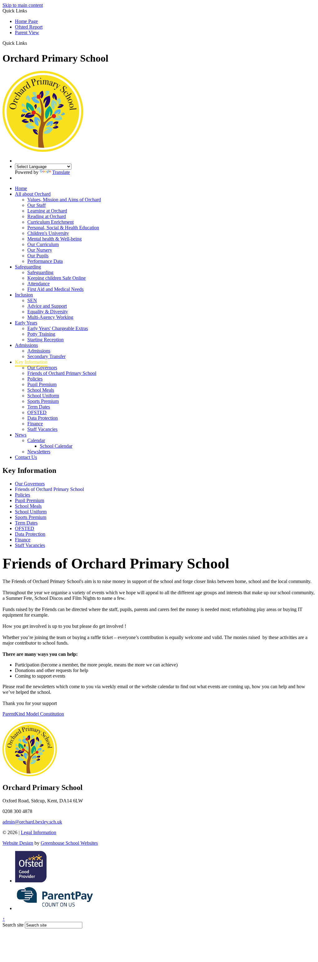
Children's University (48, 233)
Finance (35, 423)
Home (21, 188)
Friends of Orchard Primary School (61, 373)
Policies (35, 378)
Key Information (31, 362)
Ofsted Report (29, 27)
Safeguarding (28, 266)
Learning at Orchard (47, 210)
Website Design (17, 843)
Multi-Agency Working (50, 317)
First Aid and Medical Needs (55, 289)
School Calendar (56, 446)
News (20, 434)
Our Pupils (37, 255)
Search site (13, 924)
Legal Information (38, 832)
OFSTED (37, 412)
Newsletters (38, 451)
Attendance (38, 283)
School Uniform (43, 395)
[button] (29, 43)
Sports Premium (43, 401)
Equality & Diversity (47, 311)
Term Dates (38, 406)
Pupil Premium (42, 384)
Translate (61, 172)
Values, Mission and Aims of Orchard (64, 199)
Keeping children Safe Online (56, 278)
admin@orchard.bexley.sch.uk (32, 821)
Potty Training (41, 334)
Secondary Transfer (46, 356)
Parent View (27, 32)
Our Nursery (39, 250)
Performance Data (45, 261)
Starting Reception (45, 339)
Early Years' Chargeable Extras (57, 328)
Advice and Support (47, 306)
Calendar (36, 440)
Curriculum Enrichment (50, 222)
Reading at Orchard (46, 216)
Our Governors (42, 367)
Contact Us (26, 457)
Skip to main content (22, 5)
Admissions (26, 345)
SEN (32, 300)
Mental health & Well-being (54, 238)
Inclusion (24, 294)
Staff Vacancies (42, 429)
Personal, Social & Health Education (63, 227)
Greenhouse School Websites (69, 843)
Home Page (26, 21)
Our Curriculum (43, 244)
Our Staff (36, 205)
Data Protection (42, 418)
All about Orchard (33, 194)
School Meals (40, 390)
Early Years (26, 322)
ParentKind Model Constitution (33, 714)
